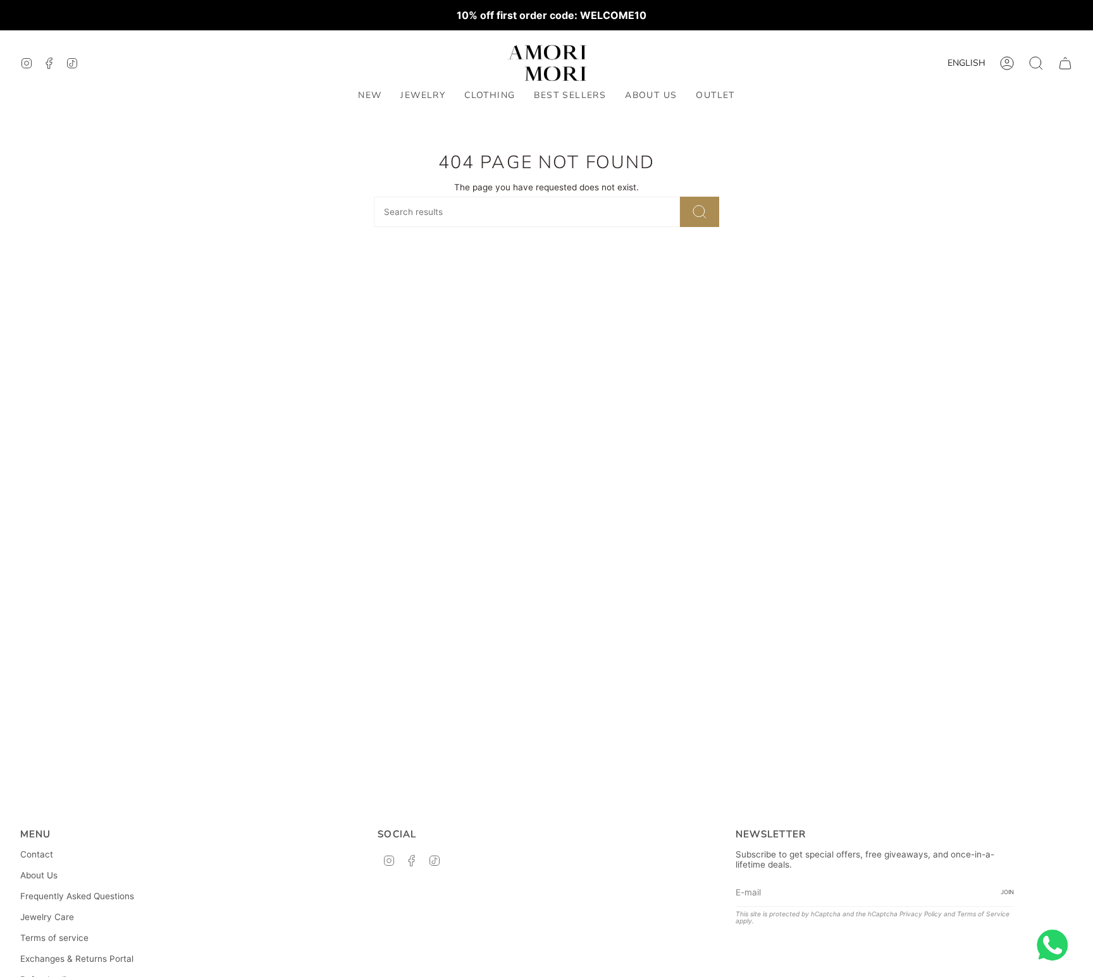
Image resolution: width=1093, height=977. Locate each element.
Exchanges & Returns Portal (76, 959)
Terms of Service (983, 914)
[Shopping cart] (1065, 63)
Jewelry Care (47, 917)
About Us (39, 875)
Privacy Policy (920, 914)
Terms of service (54, 938)
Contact (36, 854)
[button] (423, 96)
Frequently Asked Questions (77, 896)
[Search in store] (699, 212)
